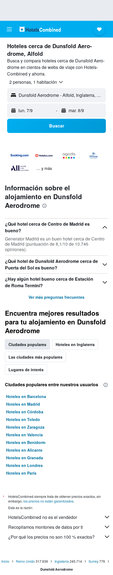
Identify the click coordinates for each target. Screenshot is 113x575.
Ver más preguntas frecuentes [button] (56, 297)
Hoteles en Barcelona (26, 396)
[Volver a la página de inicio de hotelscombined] (40, 29)
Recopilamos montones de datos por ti (45, 527)
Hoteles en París (21, 473)
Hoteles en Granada (24, 457)
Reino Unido (25, 561)
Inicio (5, 561)
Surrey (93, 561)
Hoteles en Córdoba (24, 411)
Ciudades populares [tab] (27, 344)
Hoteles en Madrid (23, 404)
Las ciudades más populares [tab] (36, 357)
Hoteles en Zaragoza (25, 427)
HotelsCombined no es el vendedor (42, 517)
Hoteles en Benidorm (25, 442)
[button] (9, 29)
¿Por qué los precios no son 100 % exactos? (51, 537)
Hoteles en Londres (24, 465)
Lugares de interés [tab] (26, 369)
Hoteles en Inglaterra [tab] (75, 344)
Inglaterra (62, 561)
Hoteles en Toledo (23, 419)
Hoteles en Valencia (24, 434)
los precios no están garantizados (48, 501)
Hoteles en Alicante (24, 450)
